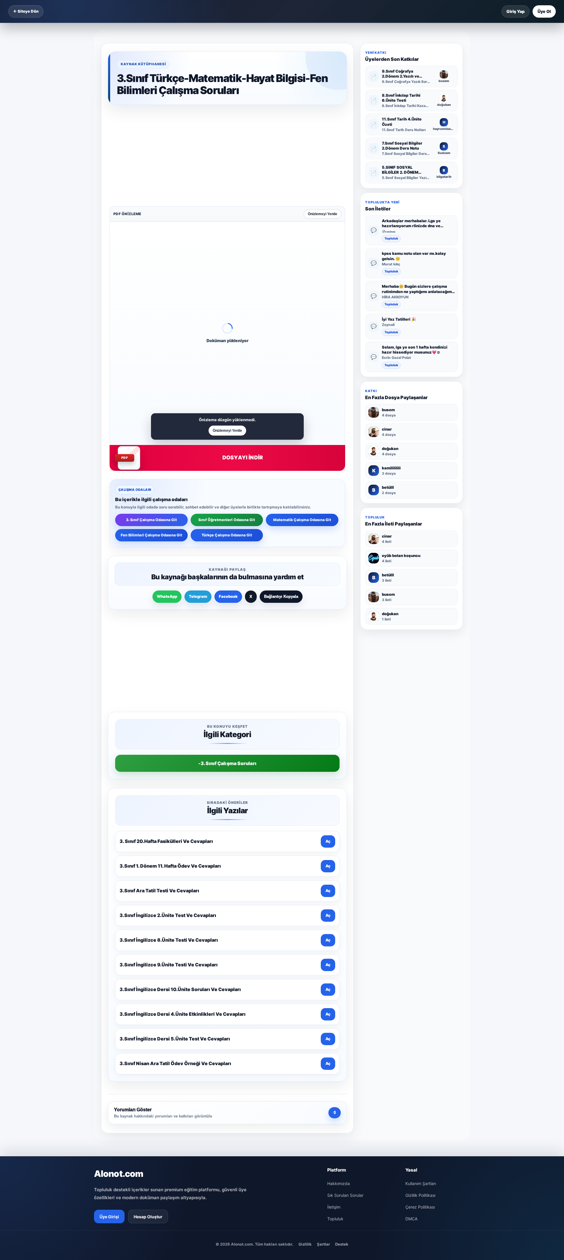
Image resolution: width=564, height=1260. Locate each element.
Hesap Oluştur (148, 1031)
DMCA (411, 1033)
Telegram (198, 504)
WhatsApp (167, 504)
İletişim (333, 1021)
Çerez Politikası (420, 1021)
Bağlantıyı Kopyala (281, 505)
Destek (341, 1059)
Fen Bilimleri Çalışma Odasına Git (151, 443)
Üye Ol (544, 11)
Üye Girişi (109, 1031)
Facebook (228, 504)
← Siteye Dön (25, 11)
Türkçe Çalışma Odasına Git (227, 443)
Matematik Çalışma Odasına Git (302, 428)
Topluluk (391, 238)
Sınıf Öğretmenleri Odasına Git (226, 428)
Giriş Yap (515, 11)
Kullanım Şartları (420, 998)
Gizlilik (305, 1059)
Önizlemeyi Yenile (322, 122)
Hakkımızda (338, 998)
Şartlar (323, 1059)
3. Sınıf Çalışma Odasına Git (151, 428)
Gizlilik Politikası (420, 1010)
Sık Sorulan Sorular (345, 1010)
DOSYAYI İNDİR (242, 366)
